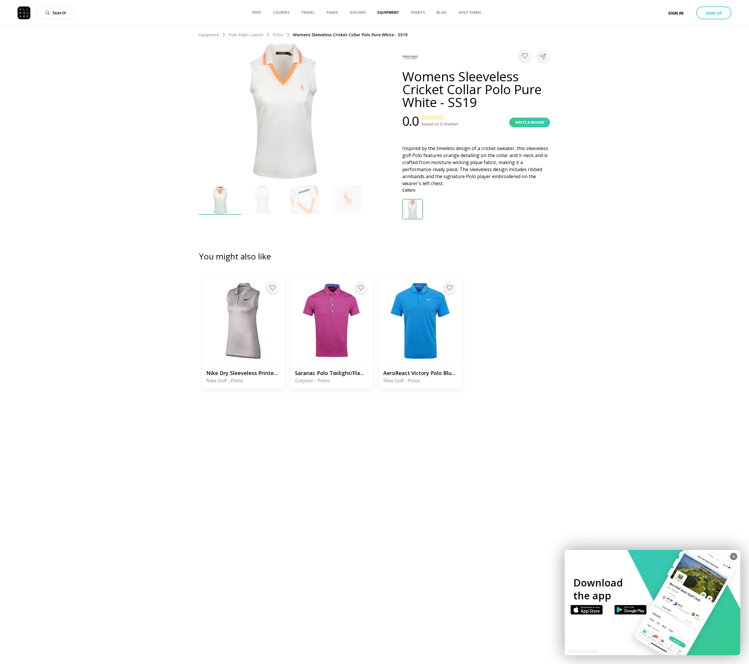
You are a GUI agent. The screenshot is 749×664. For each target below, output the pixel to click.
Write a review (529, 122)
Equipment (209, 34)
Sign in (675, 13)
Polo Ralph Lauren (246, 34)
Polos (278, 34)
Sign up (714, 13)
